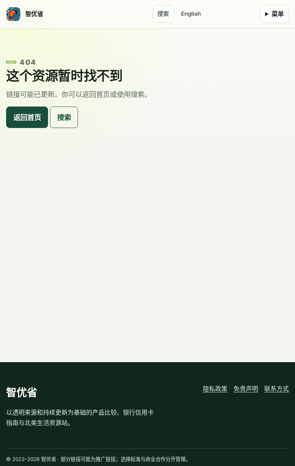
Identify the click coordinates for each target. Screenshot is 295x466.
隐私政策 (215, 388)
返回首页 (27, 117)
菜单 (278, 14)
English (191, 13)
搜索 (163, 13)
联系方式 (276, 388)
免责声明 (246, 388)
